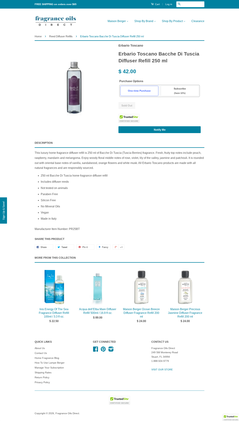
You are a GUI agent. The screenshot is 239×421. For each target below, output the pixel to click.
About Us (40, 348)
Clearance (197, 21)
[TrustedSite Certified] (128, 118)
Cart (157, 4)
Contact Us (41, 353)
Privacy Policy (42, 382)
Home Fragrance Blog (47, 358)
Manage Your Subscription (49, 367)
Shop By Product (173, 21)
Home (38, 36)
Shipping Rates (43, 372)
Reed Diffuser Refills (61, 36)
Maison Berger (117, 21)
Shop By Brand (144, 21)
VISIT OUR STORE (162, 369)
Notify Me (160, 129)
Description (44, 142)
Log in (168, 4)
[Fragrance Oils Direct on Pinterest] (103, 350)
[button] (231, 417)
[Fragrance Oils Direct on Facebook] (95, 350)
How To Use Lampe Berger (50, 362)
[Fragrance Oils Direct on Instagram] (111, 350)
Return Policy (42, 377)
